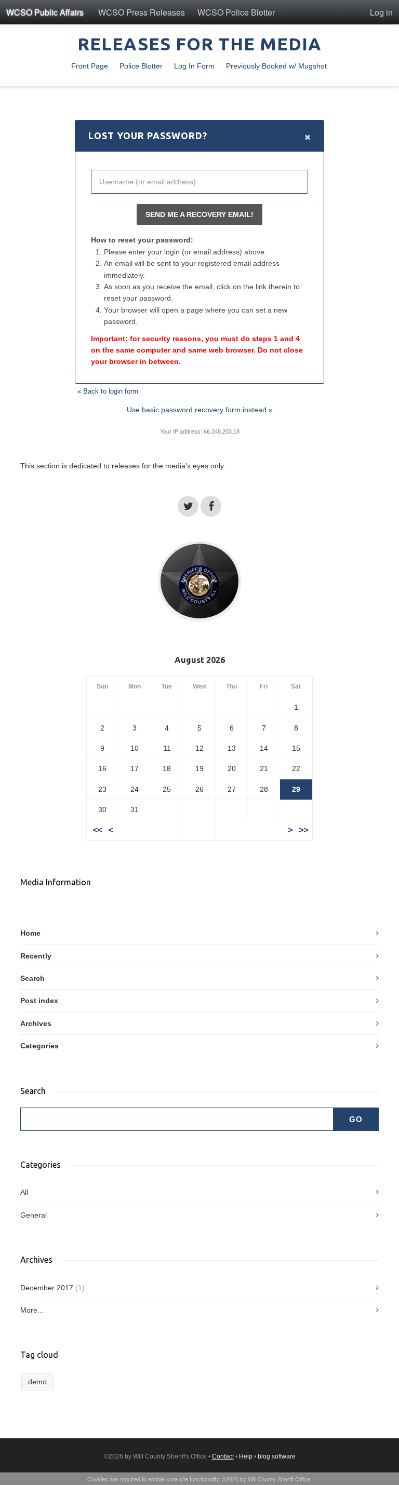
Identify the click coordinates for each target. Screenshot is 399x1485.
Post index (39, 1000)
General (33, 1215)
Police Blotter (141, 66)
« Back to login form (107, 391)
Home (30, 933)
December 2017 (46, 1288)
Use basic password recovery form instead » (200, 410)
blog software (277, 1456)
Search (32, 978)
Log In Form (194, 66)
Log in (381, 12)
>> (303, 830)
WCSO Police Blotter (236, 12)
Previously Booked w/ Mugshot (276, 66)
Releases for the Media (199, 43)
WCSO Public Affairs (45, 12)
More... (32, 1310)
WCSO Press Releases (141, 12)
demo (37, 1382)
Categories (39, 1046)
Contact (223, 1456)
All (24, 1192)
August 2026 (200, 660)
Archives (35, 1023)
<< (97, 830)
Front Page (89, 66)
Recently (35, 956)
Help (245, 1456)
